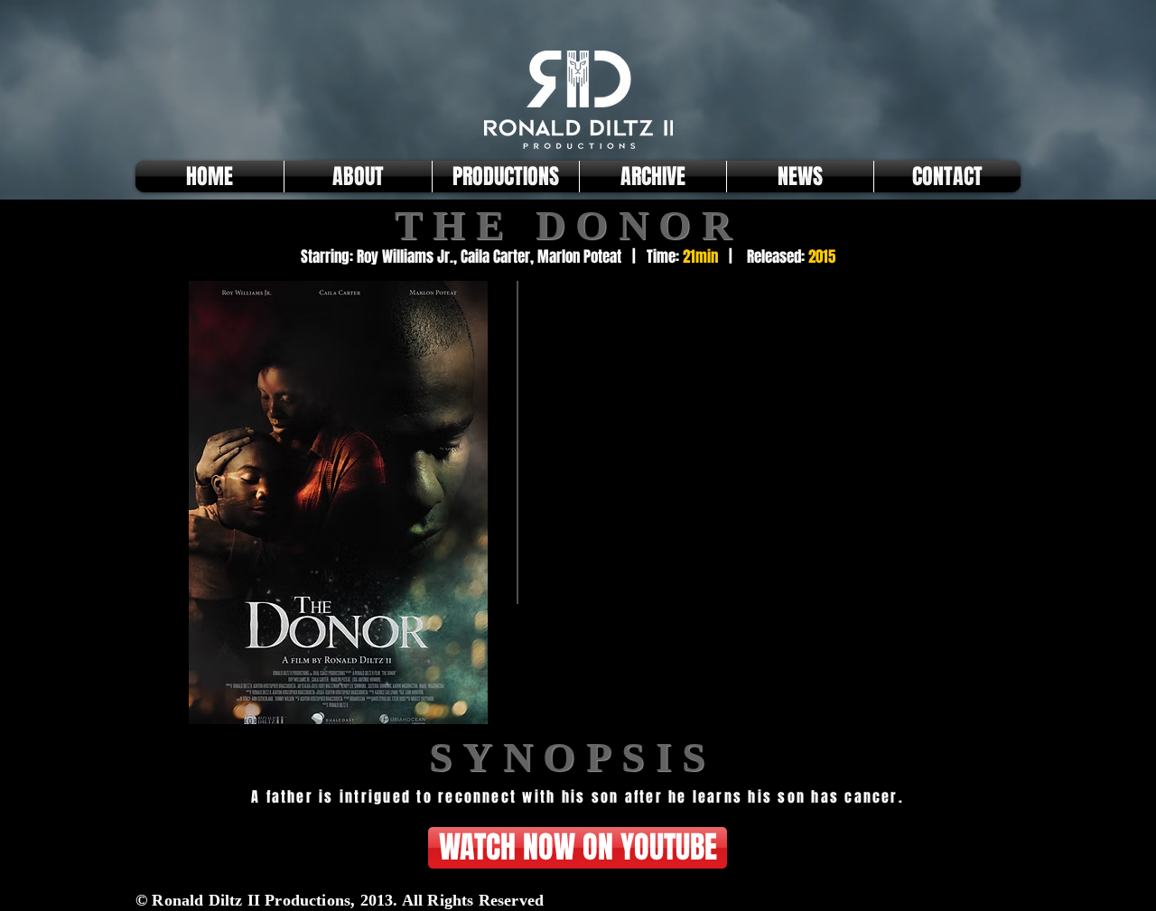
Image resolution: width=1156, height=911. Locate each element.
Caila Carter (495, 257)
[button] (506, 176)
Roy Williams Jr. (405, 257)
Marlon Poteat (579, 257)
